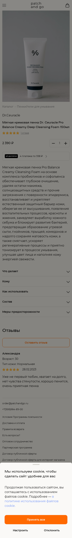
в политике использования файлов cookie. (32, 501)
